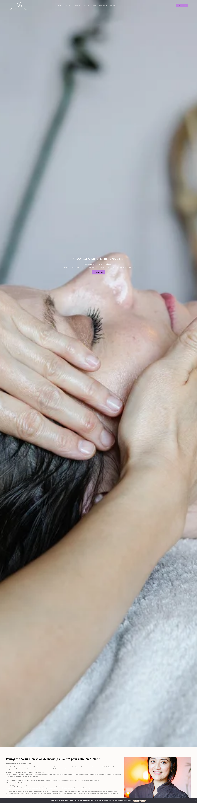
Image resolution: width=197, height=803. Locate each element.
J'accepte (136, 800)
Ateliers (94, 5)
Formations (86, 5)
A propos (77, 5)
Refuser (143, 800)
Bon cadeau (102, 5)
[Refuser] (195, 800)
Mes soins (67, 5)
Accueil (59, 5)
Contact (112, 5)
